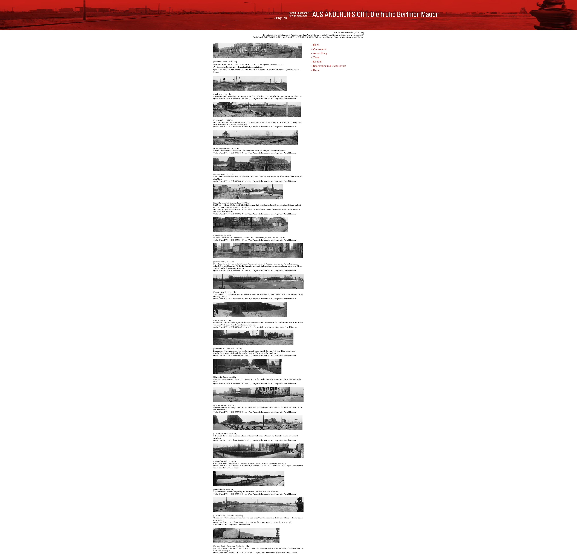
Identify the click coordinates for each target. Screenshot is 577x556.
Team (316, 57)
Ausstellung (320, 53)
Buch (316, 44)
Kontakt (317, 61)
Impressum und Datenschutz (329, 65)
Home (316, 70)
